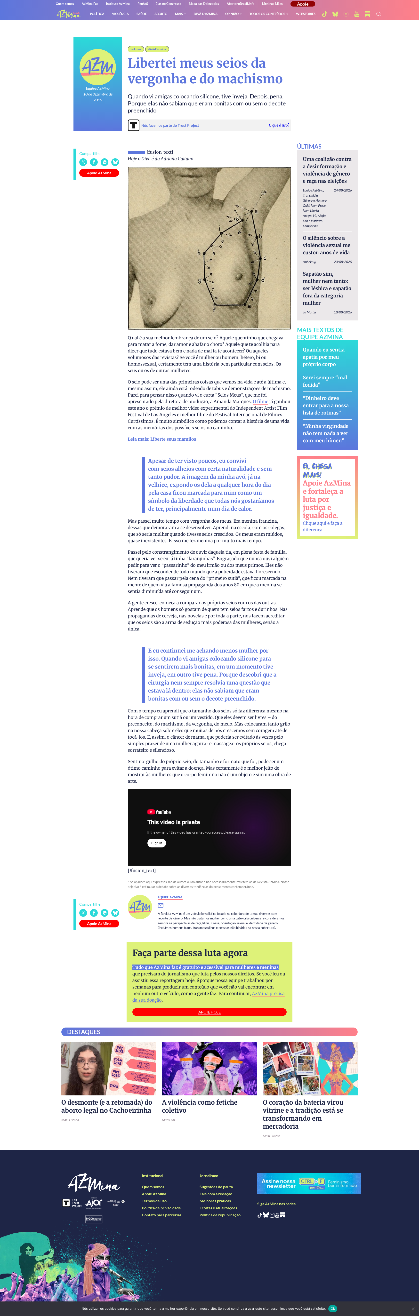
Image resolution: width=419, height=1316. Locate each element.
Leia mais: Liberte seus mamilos (162, 439)
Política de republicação (220, 1214)
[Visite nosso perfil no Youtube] (277, 1216)
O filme (260, 401)
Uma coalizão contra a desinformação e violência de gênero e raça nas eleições (327, 170)
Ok (333, 1308)
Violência (120, 14)
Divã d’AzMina (206, 14)
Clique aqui (314, 523)
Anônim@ (309, 262)
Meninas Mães (272, 4)
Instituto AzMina (118, 4)
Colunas (136, 49)
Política (97, 14)
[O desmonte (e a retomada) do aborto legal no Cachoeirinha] (108, 1068)
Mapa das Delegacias (204, 4)
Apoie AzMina (99, 172)
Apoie (303, 4)
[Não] (413, 1308)
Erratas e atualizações (218, 1207)
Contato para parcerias (161, 1214)
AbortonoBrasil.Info (240, 4)
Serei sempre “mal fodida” (325, 381)
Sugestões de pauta (216, 1186)
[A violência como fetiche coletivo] (209, 1068)
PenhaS (142, 4)
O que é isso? (279, 125)
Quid (306, 205)
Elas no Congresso (168, 4)
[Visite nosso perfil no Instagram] (272, 1216)
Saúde (142, 14)
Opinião (232, 14)
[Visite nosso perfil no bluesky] (335, 14)
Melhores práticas (215, 1200)
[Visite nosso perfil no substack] (367, 14)
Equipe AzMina (98, 88)
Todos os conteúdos (267, 14)
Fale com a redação (216, 1193)
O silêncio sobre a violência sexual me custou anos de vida (326, 245)
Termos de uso (154, 1200)
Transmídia (310, 195)
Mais (179, 14)
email (163, 905)
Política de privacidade (161, 1207)
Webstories (305, 14)
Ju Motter (309, 312)
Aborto (160, 14)
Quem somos (65, 4)
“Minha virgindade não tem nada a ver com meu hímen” (325, 433)
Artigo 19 (309, 216)
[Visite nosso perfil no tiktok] (325, 14)
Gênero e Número (315, 200)
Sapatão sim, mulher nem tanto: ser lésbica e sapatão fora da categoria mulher (327, 288)
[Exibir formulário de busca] (379, 14)
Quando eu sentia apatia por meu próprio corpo (324, 357)
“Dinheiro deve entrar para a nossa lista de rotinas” (326, 405)
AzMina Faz (90, 4)
